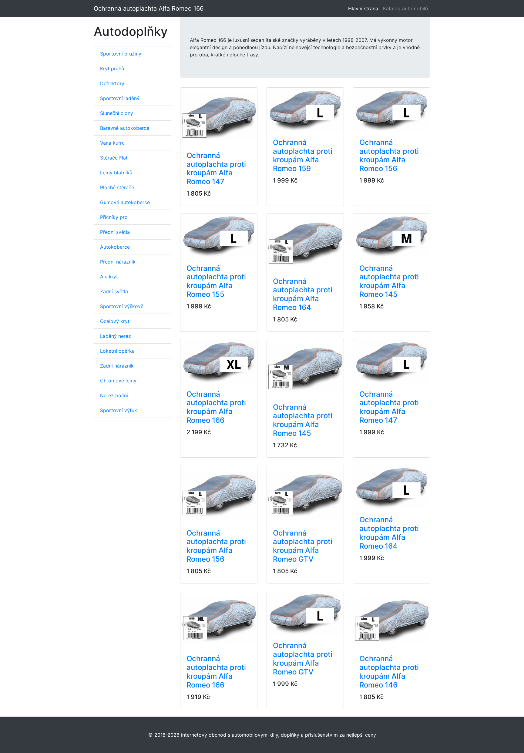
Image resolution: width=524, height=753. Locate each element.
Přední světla (115, 232)
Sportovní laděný (119, 98)
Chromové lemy (118, 381)
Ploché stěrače (117, 187)
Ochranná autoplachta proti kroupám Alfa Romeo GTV (302, 546)
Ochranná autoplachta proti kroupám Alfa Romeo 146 (389, 671)
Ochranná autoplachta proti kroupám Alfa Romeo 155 (216, 281)
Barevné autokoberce (124, 128)
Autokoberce (115, 247)
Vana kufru (112, 143)
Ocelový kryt (114, 321)
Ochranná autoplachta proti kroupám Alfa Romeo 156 (389, 155)
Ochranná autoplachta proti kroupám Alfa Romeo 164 (302, 294)
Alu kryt (109, 277)
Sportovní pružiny (120, 54)
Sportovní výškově (121, 306)
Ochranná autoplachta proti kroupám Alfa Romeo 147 (216, 168)
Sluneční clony (116, 113)
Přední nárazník (118, 262)
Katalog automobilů (405, 8)
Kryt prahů (112, 69)
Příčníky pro (114, 217)
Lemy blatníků (116, 173)
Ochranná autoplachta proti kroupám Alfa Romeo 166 (216, 407)
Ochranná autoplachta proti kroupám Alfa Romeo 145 (389, 281)
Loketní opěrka (117, 351)
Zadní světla (114, 291)
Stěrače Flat (114, 158)
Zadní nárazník (117, 366)
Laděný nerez (115, 336)
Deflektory (112, 83)
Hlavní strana (364, 8)
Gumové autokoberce (125, 202)
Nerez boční (114, 395)
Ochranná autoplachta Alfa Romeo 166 (148, 8)
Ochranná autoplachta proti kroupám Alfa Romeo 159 (302, 155)
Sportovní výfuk (118, 410)
